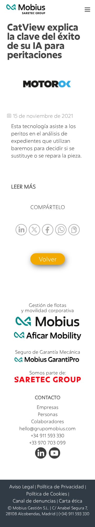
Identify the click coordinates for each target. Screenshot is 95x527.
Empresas (47, 407)
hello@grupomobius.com (47, 428)
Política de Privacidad (60, 486)
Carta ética (70, 501)
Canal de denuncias (34, 501)
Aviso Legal (21, 486)
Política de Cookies (46, 493)
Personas (48, 414)
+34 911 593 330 (47, 435)
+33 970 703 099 (47, 442)
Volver (47, 259)
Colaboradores (47, 421)
